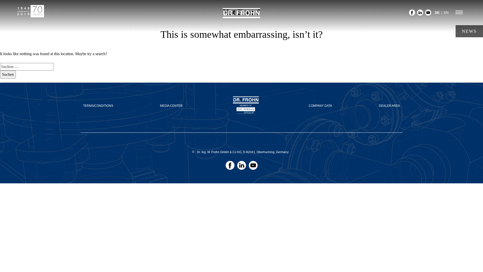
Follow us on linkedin (420, 14)
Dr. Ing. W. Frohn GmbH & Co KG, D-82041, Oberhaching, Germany (243, 152)
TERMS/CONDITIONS (98, 106)
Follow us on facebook (412, 14)
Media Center (171, 106)
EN (446, 13)
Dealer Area (389, 106)
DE (437, 13)
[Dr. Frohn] (241, 16)
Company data (320, 106)
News (469, 31)
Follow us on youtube (428, 14)
